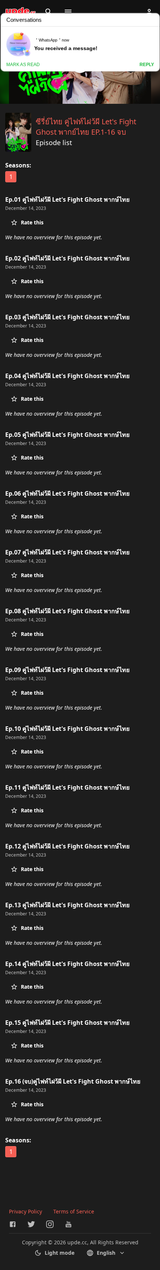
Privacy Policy (25, 1211)
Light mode (59, 1252)
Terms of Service (73, 1211)
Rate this (32, 222)
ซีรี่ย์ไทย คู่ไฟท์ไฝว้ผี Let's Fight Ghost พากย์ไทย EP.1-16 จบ (86, 126)
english (106, 1252)
